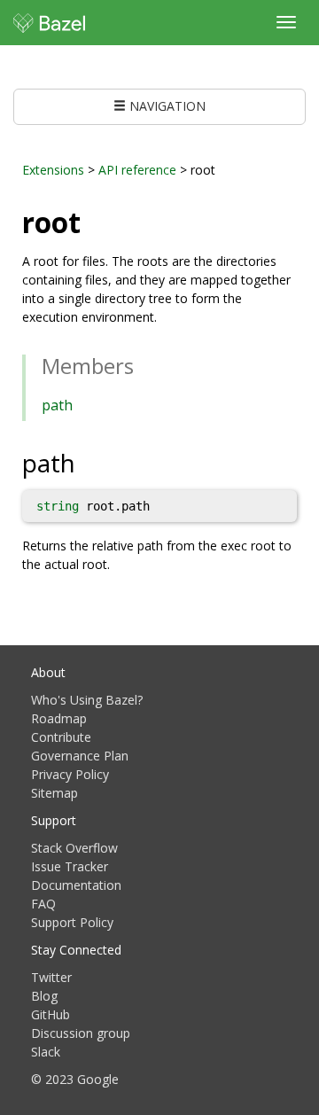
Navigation (166, 105)
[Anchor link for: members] (144, 365)
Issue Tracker (69, 866)
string (57, 506)
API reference (137, 169)
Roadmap (59, 718)
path (57, 405)
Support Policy (72, 922)
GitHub (50, 1014)
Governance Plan (79, 755)
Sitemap (54, 792)
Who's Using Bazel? (87, 699)
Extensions (53, 169)
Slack (45, 1051)
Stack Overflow (74, 847)
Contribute (61, 737)
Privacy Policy (70, 774)
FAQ (43, 903)
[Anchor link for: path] (88, 461)
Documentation (76, 885)
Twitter (51, 977)
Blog (44, 995)
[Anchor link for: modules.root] (95, 221)
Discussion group (80, 1033)
